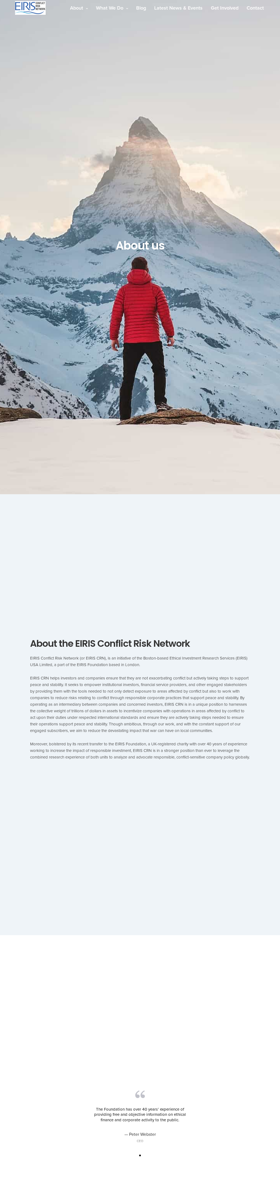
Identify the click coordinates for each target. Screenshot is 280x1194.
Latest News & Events (178, 8)
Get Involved (224, 8)
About (76, 8)
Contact (255, 8)
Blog (141, 8)
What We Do (109, 8)
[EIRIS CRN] (30, 8)
